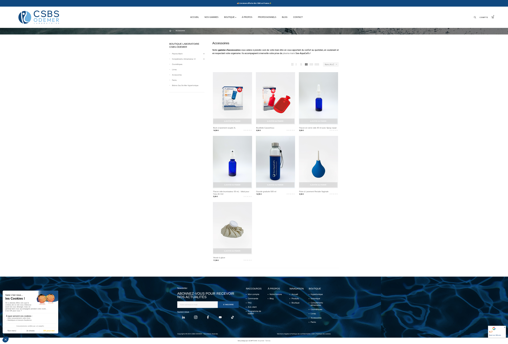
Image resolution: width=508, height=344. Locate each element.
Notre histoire (276, 294)
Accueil (295, 294)
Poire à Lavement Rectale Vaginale (313, 191)
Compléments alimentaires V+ (184, 59)
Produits (295, 298)
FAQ (249, 303)
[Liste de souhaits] (250, 75)
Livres (174, 70)
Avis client (252, 307)
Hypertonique (317, 294)
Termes (267, 341)
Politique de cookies (323, 334)
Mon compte (253, 294)
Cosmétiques (177, 64)
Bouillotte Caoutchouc (265, 128)
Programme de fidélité (254, 312)
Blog (272, 298)
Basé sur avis (495, 335)
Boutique (295, 303)
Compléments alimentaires (317, 304)
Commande (253, 298)
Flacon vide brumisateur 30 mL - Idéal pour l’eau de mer (231, 192)
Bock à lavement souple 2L (224, 128)
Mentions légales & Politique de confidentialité (293, 334)
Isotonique (315, 298)
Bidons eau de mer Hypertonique (185, 85)
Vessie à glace (219, 258)
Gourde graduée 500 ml (266, 191)
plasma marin (289, 53)
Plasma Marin (177, 54)
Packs (174, 80)
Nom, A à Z (331, 64)
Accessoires (177, 75)
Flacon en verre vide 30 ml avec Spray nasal (317, 128)
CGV (313, 334)
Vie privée (261, 341)
